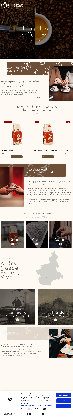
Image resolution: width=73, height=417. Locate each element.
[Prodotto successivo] (71, 134)
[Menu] (70, 5)
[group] (36, 140)
